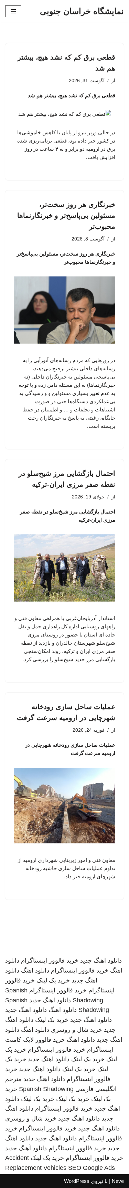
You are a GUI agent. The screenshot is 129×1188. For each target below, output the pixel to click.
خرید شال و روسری (76, 1029)
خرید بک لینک (53, 980)
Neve (118, 1181)
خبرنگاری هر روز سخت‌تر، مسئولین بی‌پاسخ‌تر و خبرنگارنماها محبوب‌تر (66, 215)
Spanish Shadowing (46, 1089)
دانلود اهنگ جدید (101, 960)
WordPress (76, 1181)
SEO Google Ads (91, 1167)
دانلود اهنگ (35, 970)
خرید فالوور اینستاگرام (49, 960)
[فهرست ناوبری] (13, 11)
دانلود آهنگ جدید (26, 1148)
